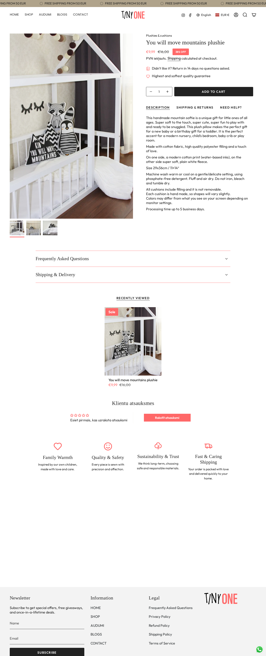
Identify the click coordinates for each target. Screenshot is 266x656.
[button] (29, 15)
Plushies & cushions (159, 35)
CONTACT (99, 643)
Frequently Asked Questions (62, 258)
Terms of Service (162, 643)
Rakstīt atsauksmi (167, 418)
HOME (96, 608)
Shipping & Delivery (55, 274)
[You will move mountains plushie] (133, 341)
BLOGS (96, 634)
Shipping (174, 58)
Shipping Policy (160, 634)
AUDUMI (97, 625)
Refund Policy (159, 625)
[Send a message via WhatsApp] (259, 649)
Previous (10, 126)
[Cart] (253, 14)
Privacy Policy (159, 616)
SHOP (95, 616)
